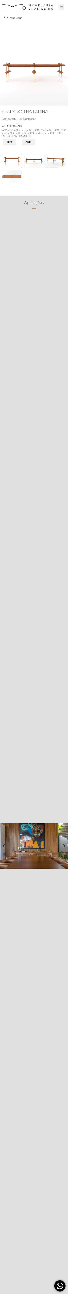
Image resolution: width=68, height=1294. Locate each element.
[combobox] (34, 17)
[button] (61, 7)
